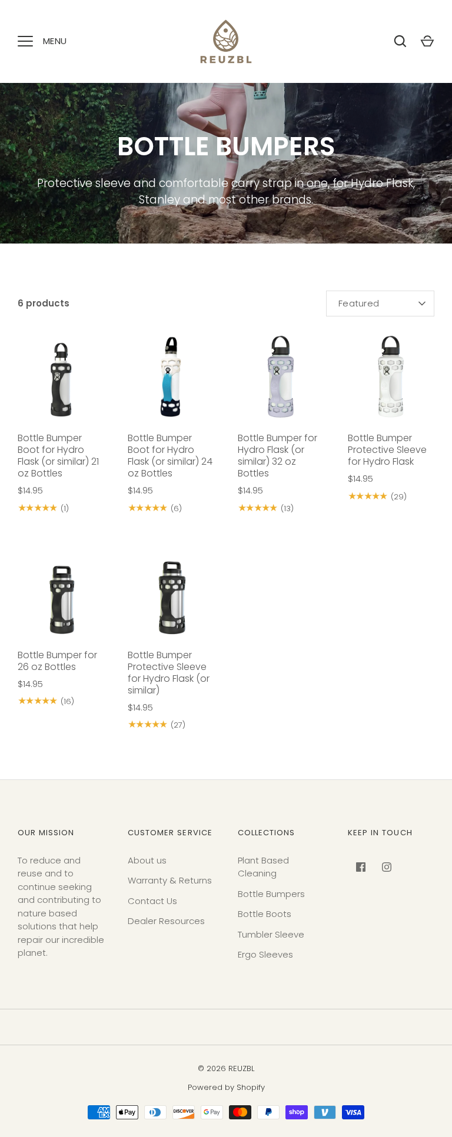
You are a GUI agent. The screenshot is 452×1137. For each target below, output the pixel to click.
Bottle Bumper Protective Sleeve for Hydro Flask (387, 449)
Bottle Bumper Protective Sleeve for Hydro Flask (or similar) (169, 672)
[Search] (400, 41)
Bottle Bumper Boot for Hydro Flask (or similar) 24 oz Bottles (170, 455)
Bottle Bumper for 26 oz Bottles (57, 660)
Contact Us (152, 901)
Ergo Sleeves (265, 954)
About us (147, 860)
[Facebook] (361, 867)
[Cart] (427, 41)
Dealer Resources (166, 921)
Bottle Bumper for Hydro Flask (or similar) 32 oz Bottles (277, 455)
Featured (358, 303)
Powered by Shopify (226, 1087)
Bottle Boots (264, 914)
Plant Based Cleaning (263, 867)
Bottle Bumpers (271, 894)
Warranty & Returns (170, 880)
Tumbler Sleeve (271, 934)
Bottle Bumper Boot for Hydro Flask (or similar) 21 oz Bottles (58, 455)
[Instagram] (387, 867)
